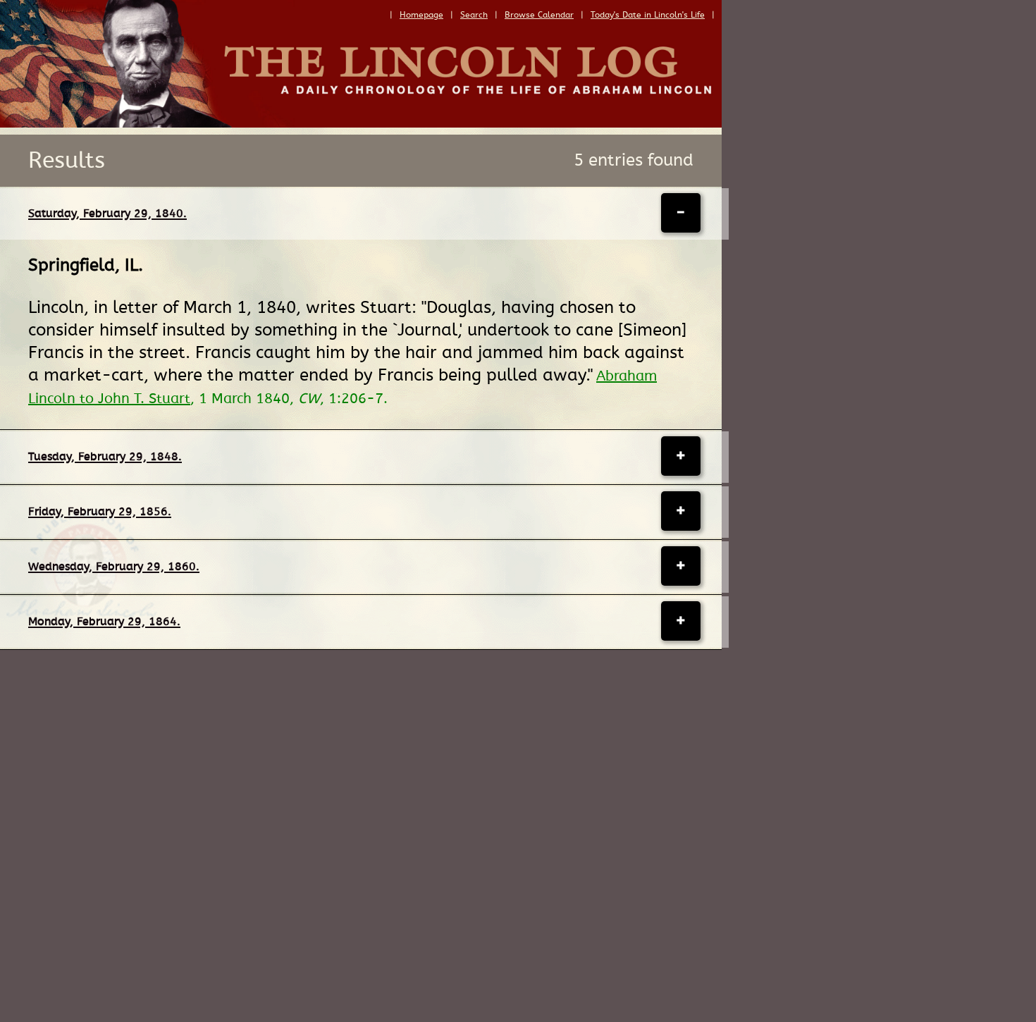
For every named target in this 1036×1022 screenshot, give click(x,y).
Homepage (421, 15)
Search (474, 15)
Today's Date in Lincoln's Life (648, 15)
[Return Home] (361, 124)
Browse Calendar (539, 15)
